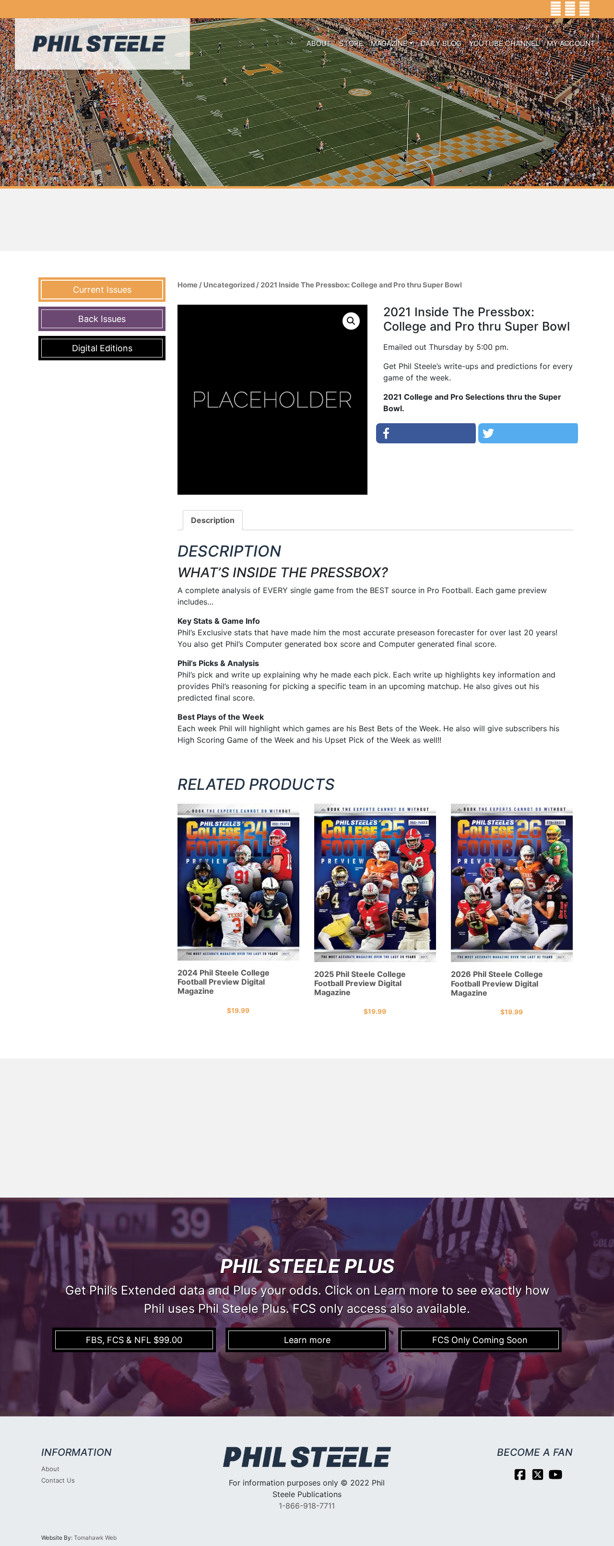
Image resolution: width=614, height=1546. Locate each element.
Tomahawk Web (95, 1537)
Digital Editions (102, 348)
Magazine (389, 43)
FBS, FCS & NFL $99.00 (134, 1340)
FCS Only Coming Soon (480, 1340)
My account (571, 43)
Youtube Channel (504, 43)
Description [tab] (213, 520)
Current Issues (102, 290)
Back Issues (102, 319)
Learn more (307, 1340)
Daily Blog (441, 43)
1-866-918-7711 (307, 1505)
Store (351, 43)
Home (187, 285)
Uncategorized (229, 285)
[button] (351, 321)
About (319, 43)
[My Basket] (599, 9)
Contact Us (58, 1480)
